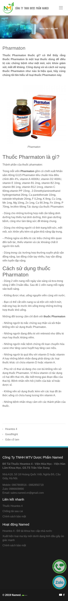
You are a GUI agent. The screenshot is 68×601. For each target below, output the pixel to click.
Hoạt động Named (15, 524)
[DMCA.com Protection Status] (24, 595)
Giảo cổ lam (12, 439)
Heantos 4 (11, 429)
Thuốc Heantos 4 (12, 506)
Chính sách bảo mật (14, 516)
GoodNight (11, 434)
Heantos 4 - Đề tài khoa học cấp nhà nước (27, 531)
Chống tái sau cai (12, 511)
